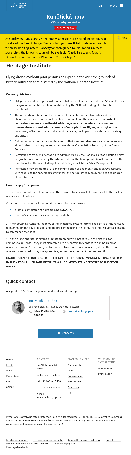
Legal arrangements (17, 440)
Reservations (74, 381)
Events (9, 365)
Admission (73, 387)
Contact (10, 386)
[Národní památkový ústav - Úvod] (19, 5)
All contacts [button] (66, 333)
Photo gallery (105, 373)
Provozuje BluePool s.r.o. (19, 447)
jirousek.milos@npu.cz (81, 311)
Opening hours (75, 376)
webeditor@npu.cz (65, 443)
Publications (12, 375)
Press (9, 381)
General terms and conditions (84, 440)
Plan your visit (75, 365)
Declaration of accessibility (48, 440)
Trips (70, 392)
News (9, 370)
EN (100, 5)
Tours (70, 370)
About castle (105, 368)
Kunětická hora (65, 16)
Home (9, 359)
